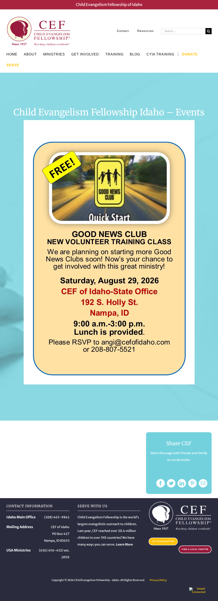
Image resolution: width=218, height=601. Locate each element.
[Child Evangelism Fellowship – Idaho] (180, 503)
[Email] (203, 483)
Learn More (124, 544)
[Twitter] (171, 483)
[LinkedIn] (181, 483)
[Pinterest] (192, 483)
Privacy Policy (158, 580)
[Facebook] (160, 483)
